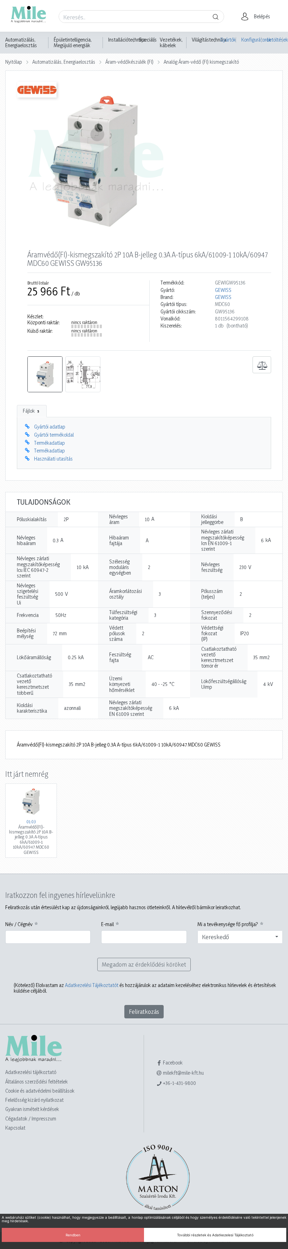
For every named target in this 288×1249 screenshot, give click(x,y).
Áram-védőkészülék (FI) (129, 62)
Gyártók (228, 40)
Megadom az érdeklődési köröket (144, 964)
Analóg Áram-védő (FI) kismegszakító (201, 62)
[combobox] (240, 937)
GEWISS (223, 290)
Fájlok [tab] (31, 411)
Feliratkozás (144, 1011)
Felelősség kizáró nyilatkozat (34, 1100)
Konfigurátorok (251, 40)
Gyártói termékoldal (54, 435)
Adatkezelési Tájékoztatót (91, 985)
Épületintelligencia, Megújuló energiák (73, 42)
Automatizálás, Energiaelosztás (21, 42)
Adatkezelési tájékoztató (30, 1072)
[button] (257, 16)
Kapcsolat (15, 1128)
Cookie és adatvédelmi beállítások (39, 1091)
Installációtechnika (126, 40)
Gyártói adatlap (49, 427)
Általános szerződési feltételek (36, 1082)
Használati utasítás (53, 459)
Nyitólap (13, 62)
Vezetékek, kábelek (171, 42)
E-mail (107, 924)
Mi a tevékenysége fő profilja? (227, 924)
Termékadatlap (49, 443)
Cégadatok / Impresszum (30, 1119)
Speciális (148, 40)
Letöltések (275, 40)
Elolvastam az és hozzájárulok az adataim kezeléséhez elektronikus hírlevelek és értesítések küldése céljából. (145, 988)
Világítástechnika (209, 40)
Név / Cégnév (19, 924)
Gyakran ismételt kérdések (32, 1109)
